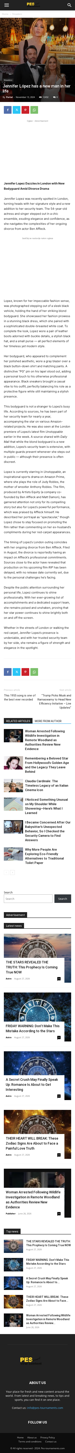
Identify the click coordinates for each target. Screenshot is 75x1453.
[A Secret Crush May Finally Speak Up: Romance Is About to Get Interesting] (13, 1283)
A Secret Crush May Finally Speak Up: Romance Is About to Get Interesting (32, 1085)
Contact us (51, 1441)
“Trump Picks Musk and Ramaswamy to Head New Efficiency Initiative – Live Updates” (54, 701)
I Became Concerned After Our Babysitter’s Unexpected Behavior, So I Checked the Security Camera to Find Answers (48, 831)
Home (5, 14)
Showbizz (17, 14)
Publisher (11, 1213)
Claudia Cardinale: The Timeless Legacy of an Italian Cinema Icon (46, 785)
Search (8, 892)
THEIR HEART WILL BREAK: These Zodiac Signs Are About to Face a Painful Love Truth (32, 1143)
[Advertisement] (37, 150)
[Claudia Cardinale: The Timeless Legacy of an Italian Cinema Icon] (13, 785)
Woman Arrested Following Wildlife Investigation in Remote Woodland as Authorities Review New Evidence (45, 740)
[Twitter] (16, 110)
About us (32, 1437)
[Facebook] (8, 110)
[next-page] (12, 872)
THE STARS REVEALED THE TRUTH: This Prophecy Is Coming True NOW (32, 967)
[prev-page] (6, 872)
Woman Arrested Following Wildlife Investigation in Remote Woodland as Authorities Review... (48, 1319)
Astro (9, 978)
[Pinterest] (25, 110)
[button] (6, 5)
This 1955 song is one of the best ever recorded (20, 697)
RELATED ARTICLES (18, 721)
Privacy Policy (47, 1437)
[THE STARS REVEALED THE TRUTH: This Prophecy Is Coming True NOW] (13, 1246)
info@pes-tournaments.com (45, 1408)
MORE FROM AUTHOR (48, 721)
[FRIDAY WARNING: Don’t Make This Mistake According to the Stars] (37, 1017)
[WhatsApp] (34, 110)
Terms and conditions (30, 1441)
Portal (9, 97)
